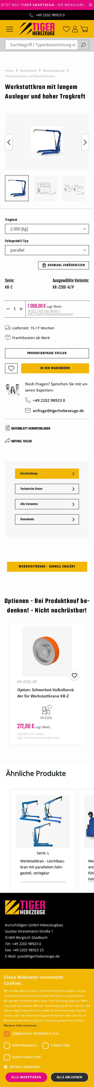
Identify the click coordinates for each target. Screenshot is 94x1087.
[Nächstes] (85, 142)
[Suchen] (83, 45)
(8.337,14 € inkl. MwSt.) (50, 312)
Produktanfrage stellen (47, 353)
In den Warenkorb (55, 368)
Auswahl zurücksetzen (66, 265)
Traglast (11, 220)
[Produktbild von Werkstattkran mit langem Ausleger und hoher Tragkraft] (47, 142)
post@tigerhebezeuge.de (39, 956)
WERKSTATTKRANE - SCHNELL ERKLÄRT (47, 566)
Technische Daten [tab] (31, 489)
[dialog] (47, 1028)
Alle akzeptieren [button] (26, 1077)
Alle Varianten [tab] (29, 504)
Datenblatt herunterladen (30, 428)
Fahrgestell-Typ (16, 241)
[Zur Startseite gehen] (37, 28)
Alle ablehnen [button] (69, 1077)
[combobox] (41, 45)
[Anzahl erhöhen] (21, 309)
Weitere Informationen (20, 1025)
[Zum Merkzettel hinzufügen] (11, 368)
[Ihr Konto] (75, 29)
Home (9, 70)
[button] (47, 1067)
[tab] (47, 474)
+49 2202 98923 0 (50, 14)
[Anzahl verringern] (8, 309)
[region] (47, 160)
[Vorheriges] (9, 142)
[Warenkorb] (84, 29)
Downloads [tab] (27, 519)
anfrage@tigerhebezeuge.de (58, 410)
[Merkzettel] (66, 29)
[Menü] (9, 29)
